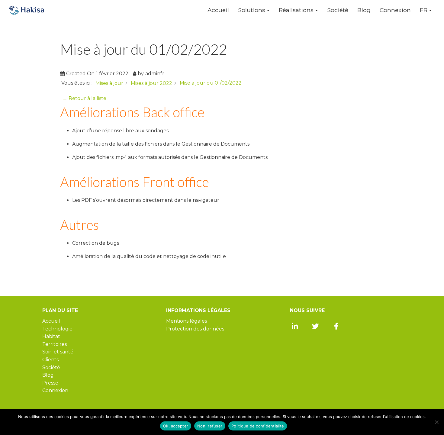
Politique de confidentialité (257, 426)
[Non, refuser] (436, 422)
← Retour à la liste (84, 98)
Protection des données (195, 329)
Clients (50, 359)
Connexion (395, 10)
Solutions (251, 10)
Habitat (51, 336)
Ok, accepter (175, 426)
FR (423, 10)
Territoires (54, 344)
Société (337, 10)
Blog (364, 10)
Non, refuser (209, 426)
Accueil (218, 10)
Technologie (57, 329)
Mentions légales (186, 321)
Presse (50, 383)
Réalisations (296, 10)
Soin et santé (57, 352)
